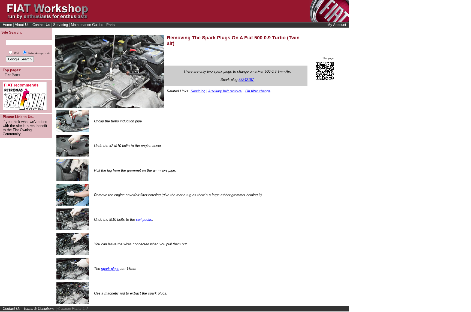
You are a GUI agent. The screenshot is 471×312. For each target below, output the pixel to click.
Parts (110, 25)
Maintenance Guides (87, 25)
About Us (22, 25)
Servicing (60, 25)
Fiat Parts (12, 75)
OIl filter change (257, 91)
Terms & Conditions (39, 309)
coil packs (144, 219)
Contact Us (41, 25)
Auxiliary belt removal (225, 91)
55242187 (246, 80)
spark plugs (110, 269)
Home (7, 25)
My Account (336, 25)
